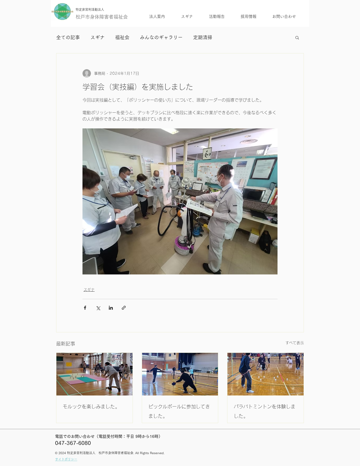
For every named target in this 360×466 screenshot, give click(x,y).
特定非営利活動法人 (90, 9)
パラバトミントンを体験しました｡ (264, 411)
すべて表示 (294, 343)
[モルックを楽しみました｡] (94, 374)
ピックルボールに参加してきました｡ (179, 411)
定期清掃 (202, 37)
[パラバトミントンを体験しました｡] (265, 374)
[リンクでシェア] (123, 307)
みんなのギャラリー (161, 37)
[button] (297, 37)
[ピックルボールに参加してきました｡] (180, 374)
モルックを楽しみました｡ (90, 406)
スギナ (97, 37)
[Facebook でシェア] (84, 307)
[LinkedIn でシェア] (110, 307)
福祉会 (122, 37)
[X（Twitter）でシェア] (97, 307)
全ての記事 (68, 37)
